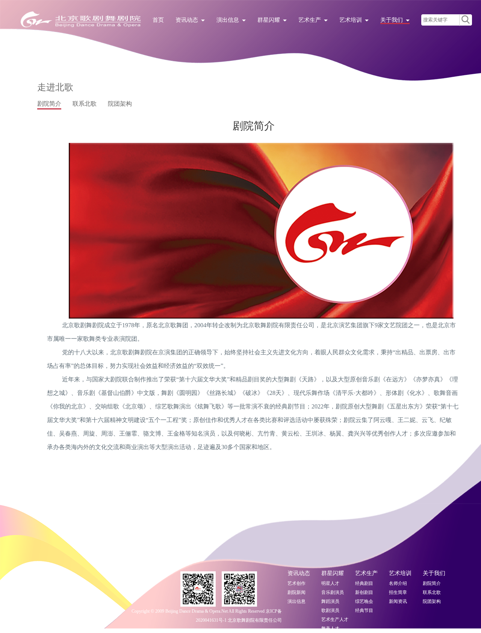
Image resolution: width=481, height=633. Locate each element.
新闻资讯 (398, 601)
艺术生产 (309, 20)
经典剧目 (364, 583)
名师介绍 (398, 583)
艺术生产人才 (334, 619)
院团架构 (432, 601)
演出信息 (227, 20)
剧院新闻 (296, 592)
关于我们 (391, 20)
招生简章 (398, 592)
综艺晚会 (364, 601)
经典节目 (364, 610)
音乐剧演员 (332, 592)
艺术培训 (350, 20)
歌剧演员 (330, 610)
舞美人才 (330, 628)
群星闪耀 (268, 20)
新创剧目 (364, 592)
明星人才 (330, 583)
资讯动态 (186, 20)
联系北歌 (432, 592)
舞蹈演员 (330, 601)
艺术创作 (296, 583)
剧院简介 (432, 583)
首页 (158, 20)
